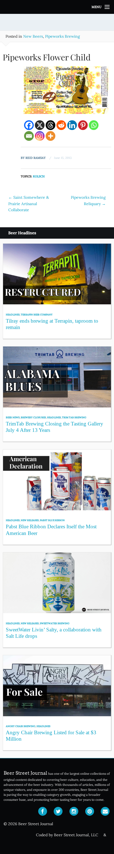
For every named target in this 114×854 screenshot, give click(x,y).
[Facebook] (29, 125)
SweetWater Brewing (54, 623)
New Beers (33, 36)
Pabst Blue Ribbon (52, 520)
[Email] (29, 136)
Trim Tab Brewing (74, 417)
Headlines (13, 314)
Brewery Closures (33, 417)
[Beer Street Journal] (57, 7)
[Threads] (50, 125)
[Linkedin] (72, 125)
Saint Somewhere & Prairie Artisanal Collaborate (28, 203)
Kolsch (39, 176)
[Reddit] (61, 125)
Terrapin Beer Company (37, 314)
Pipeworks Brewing (62, 36)
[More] (50, 136)
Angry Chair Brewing (20, 726)
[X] (40, 125)
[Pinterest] (83, 125)
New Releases (30, 520)
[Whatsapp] (94, 125)
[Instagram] (40, 136)
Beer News (13, 417)
